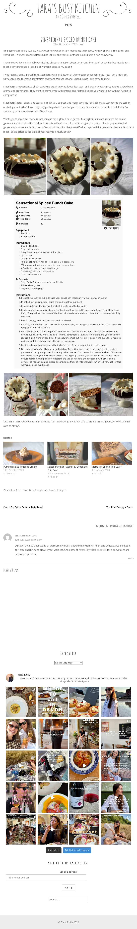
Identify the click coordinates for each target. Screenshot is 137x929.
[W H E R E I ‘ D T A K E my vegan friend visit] (116, 797)
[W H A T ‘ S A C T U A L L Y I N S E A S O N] (53, 797)
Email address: (68, 871)
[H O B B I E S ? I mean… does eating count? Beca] (53, 829)
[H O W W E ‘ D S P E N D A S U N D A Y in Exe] (21, 797)
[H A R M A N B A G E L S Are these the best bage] (116, 734)
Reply (131, 558)
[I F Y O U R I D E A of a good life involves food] (53, 766)
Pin (117, 228)
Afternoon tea (24, 490)
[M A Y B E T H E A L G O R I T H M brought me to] (21, 766)
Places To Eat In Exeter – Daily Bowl (23, 507)
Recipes (61, 490)
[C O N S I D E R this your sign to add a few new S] (21, 702)
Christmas (41, 490)
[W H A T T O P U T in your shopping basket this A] (84, 766)
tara (81, 44)
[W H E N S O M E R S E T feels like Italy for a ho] (84, 797)
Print (109, 228)
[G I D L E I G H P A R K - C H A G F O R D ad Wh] (53, 702)
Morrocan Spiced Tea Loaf (106, 466)
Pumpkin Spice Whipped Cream (20, 466)
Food (52, 490)
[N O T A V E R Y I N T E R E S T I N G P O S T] (116, 829)
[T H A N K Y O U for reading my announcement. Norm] (116, 766)
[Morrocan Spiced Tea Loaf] (112, 453)
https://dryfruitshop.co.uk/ (92, 549)
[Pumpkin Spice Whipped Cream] (23, 453)
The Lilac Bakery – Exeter (120, 507)
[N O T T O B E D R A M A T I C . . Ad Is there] (21, 734)
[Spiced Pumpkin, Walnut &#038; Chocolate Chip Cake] (67, 453)
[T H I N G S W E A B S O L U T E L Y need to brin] (116, 702)
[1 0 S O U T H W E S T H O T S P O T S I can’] (21, 829)
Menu (68, 24)
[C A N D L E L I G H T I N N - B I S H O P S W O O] (53, 734)
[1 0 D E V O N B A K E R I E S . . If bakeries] (84, 702)
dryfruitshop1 (23, 535)
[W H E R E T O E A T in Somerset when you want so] (84, 829)
